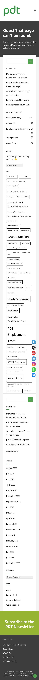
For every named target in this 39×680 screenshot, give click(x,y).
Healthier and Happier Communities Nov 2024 (19, 253)
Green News (11, 143)
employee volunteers (13, 225)
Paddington (13, 310)
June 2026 (10, 479)
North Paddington (18, 299)
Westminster (15, 378)
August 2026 (11, 468)
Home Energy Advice (13, 259)
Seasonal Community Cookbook (16, 352)
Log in (9, 590)
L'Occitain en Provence (14, 268)
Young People (12, 137)
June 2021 (10, 557)
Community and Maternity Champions (18, 204)
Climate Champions (17, 191)
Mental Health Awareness (14, 282)
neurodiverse (11, 293)
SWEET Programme (16, 362)
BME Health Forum (25, 177)
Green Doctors (25, 243)
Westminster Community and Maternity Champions (18, 385)
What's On (10, 123)
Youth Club (28, 391)
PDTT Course (11, 347)
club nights (11, 197)
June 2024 (10, 535)
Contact (31, 676)
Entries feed (11, 595)
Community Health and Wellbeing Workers (19, 216)
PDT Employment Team (16, 334)
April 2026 (10, 485)
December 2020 (13, 563)
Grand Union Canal (13, 243)
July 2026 (10, 473)
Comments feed (13, 600)
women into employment (14, 391)
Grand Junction (18, 237)
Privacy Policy (9, 676)
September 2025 (13, 501)
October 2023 (12, 546)
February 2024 (12, 540)
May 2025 (10, 513)
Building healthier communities (16, 181)
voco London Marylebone (15, 372)
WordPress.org (12, 605)
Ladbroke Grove (12, 273)
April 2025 (10, 518)
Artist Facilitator (12, 177)
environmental (25, 230)
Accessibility (22, 676)
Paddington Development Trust (17, 319)
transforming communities (15, 367)
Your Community (13, 117)
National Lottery (15, 287)
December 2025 (13, 496)
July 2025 (10, 507)
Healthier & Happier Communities (17, 248)
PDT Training (21, 347)
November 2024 (13, 529)
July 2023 (10, 552)
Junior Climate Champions (17, 100)
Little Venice (11, 277)
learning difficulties (25, 273)
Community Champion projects (16, 212)
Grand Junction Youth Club (17, 104)
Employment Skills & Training (19, 129)
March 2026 (11, 490)
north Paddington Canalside (15, 305)
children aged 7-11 (13, 186)
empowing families (13, 230)
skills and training (12, 356)
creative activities (12, 221)
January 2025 (11, 524)
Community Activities (22, 197)
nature (28, 288)
